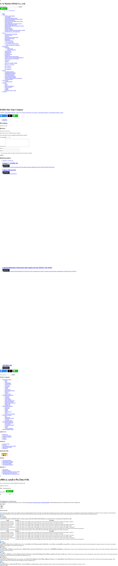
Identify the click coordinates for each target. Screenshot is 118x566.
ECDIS (6, 388)
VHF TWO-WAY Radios (10, 413)
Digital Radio (7, 398)
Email (1, 150)
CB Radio (7, 397)
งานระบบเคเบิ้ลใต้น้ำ (9, 42)
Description (4, 119)
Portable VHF (7, 405)
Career (6, 85)
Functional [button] (2, 541)
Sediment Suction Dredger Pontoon (12, 56)
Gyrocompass (7, 389)
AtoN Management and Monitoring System (13, 23)
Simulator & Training (6, 470)
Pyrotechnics (7, 417)
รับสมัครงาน (5, 434)
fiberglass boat (10, 48)
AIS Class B (7, 386)
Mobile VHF (7, 403)
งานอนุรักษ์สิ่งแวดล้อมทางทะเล (11, 43)
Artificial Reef (7, 27)
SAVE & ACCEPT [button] (4, 565)
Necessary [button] (2, 515)
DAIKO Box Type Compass (31, 112)
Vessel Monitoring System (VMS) (11, 37)
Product (3, 70)
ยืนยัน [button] (4, 504)
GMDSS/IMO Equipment (10, 73)
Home (3, 13)
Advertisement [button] (3, 556)
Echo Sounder (7, 382)
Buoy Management (8, 22)
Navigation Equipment (9, 71)
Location (6, 88)
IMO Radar (7, 408)
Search (13, 374)
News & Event (5, 80)
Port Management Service (10, 20)
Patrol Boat (7, 47)
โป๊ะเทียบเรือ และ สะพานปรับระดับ (12, 31)
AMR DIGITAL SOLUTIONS (11, 34)
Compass (17, 112)
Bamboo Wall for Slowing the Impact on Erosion (14, 25)
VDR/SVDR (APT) (9, 40)
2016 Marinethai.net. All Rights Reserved (8, 501)
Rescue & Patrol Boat (11, 49)
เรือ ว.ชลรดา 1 (8, 66)
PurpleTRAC (7, 39)
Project (3, 14)
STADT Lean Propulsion (10, 15)
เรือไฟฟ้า (7, 61)
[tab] (60, 119)
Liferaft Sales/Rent (8, 420)
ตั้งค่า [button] (1, 504)
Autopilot (7, 387)
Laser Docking (8, 17)
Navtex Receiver (8, 399)
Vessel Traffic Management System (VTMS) (13, 19)
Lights (6, 427)
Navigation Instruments (9, 425)
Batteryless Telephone (9, 401)
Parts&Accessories (8, 81)
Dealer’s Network (8, 87)
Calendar (6, 89)
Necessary (3, 516)
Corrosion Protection (9, 29)
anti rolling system (8, 54)
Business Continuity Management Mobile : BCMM (15, 30)
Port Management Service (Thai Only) (9, 472)
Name (1, 148)
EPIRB (6, 410)
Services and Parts (8, 35)
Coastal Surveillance (9, 79)
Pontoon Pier (7, 55)
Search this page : (3, 6)
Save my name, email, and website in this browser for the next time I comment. (16, 153)
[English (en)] (12, 10)
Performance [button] (2, 546)
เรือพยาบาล (7, 60)
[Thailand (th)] (5, 10)
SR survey (7, 36)
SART (6, 412)
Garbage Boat (7, 53)
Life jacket (7, 419)
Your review (3, 146)
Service (3, 33)
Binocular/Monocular (9, 422)
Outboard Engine (8, 52)
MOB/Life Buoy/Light (9, 418)
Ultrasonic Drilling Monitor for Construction (13, 78)
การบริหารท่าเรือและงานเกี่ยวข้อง (12, 45)
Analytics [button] (2, 551)
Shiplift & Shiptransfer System (11, 24)
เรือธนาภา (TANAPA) (9, 64)
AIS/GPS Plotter (8, 384)
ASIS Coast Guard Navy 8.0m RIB (12, 58)
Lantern (6, 392)
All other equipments (9, 428)
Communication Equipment (10, 72)
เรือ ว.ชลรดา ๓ (8, 69)
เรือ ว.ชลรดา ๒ (8, 67)
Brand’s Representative (9, 86)
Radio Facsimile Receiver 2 (10, 402)
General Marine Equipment (10, 76)
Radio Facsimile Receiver (10, 390)
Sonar (6, 381)
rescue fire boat (8, 50)
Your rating (2, 137)
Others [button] (1, 561)
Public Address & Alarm (9, 400)
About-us (4, 82)
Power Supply (7, 423)
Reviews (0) (4, 120)
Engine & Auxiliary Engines (10, 77)
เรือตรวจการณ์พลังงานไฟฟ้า (11, 63)
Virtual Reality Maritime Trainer (11, 18)
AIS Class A (7, 385)
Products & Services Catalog (10, 90)
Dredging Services (8, 28)
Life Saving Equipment (9, 75)
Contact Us (4, 91)
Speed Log (7, 391)
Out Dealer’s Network (6, 436)
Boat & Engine (5, 46)
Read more (6, 165)
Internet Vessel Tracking (9, 38)
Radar (6, 380)
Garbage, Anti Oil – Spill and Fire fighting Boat (14, 57)
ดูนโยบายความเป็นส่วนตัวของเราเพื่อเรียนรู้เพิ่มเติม (38, 502)
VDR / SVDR (8, 393)
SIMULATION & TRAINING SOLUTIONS (14, 21)
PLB (6, 416)
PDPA (6, 83)
